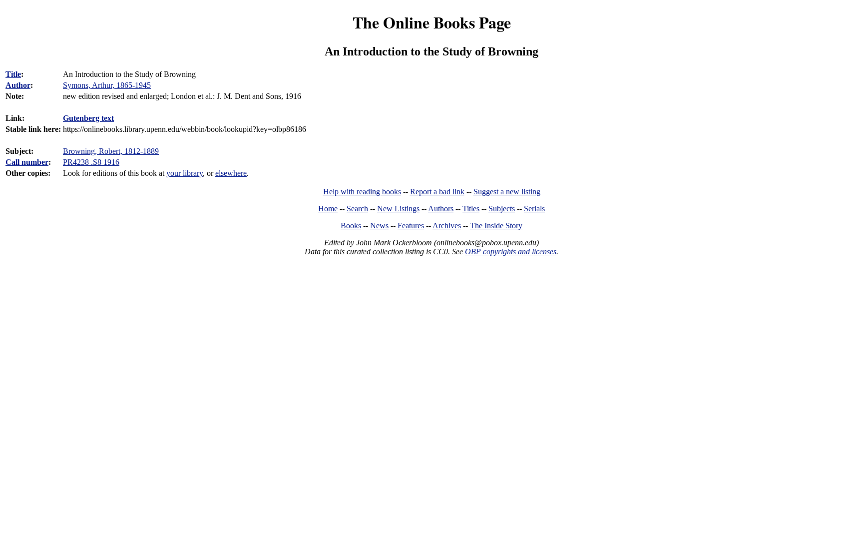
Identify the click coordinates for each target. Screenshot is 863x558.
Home (328, 208)
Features (411, 225)
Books (351, 225)
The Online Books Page (432, 22)
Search (357, 208)
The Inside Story (496, 225)
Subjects (501, 208)
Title (13, 74)
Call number (26, 162)
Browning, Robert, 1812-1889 (111, 151)
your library (184, 173)
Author (17, 85)
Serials (534, 208)
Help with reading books (362, 191)
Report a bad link (437, 191)
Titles (470, 208)
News (379, 225)
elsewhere (231, 173)
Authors (440, 208)
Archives (446, 225)
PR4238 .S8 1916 (91, 162)
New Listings (398, 208)
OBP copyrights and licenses (510, 251)
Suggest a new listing (506, 191)
